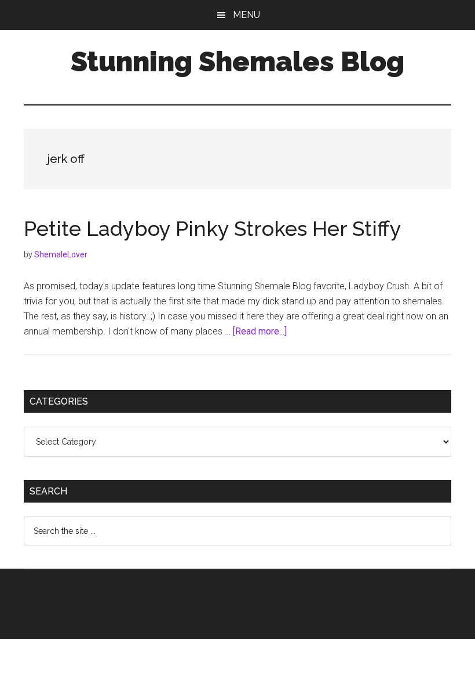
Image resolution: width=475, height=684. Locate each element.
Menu (246, 14)
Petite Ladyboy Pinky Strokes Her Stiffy (212, 228)
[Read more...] (260, 331)
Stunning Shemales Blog (237, 61)
